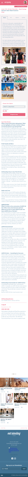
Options (17, 17)
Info (11, 17)
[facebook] (12, 458)
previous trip (24, 428)
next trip (3, 428)
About (4, 17)
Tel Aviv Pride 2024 (20, 6)
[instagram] (15, 458)
